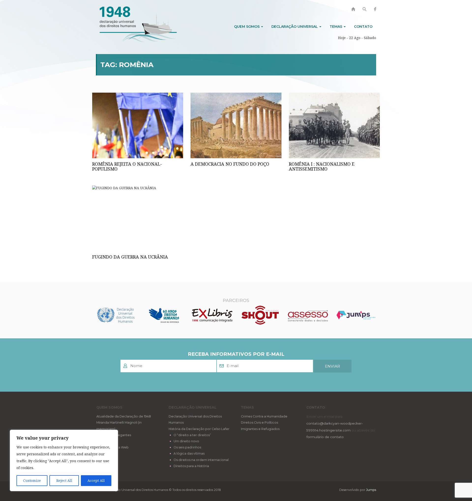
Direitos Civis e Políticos (259, 422)
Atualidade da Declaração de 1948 (123, 416)
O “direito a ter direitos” (192, 435)
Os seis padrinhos (187, 447)
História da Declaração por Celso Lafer (199, 429)
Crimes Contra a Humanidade (264, 416)
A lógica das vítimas (189, 453)
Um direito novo (186, 441)
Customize (32, 480)
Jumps (371, 490)
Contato (363, 26)
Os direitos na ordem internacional (201, 460)
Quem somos (247, 26)
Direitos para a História (191, 466)
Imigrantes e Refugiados (260, 429)
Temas (336, 26)
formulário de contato (325, 437)
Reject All (64, 480)
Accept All (96, 480)
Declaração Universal (295, 26)
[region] (64, 460)
